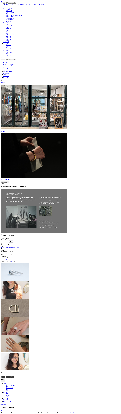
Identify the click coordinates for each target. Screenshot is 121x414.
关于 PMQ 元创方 (5, 4)
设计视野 (8, 37)
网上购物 (8, 21)
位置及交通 (32, 4)
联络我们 (5, 399)
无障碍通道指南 (10, 18)
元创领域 (8, 36)
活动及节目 (9, 25)
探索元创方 (9, 52)
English (12, 261)
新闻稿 (8, 394)
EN (1, 2)
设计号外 (27, 4)
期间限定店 (6, 73)
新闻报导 (8, 395)
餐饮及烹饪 (6, 76)
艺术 (4, 70)
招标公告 (5, 396)
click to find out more (71, 412)
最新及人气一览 (10, 34)
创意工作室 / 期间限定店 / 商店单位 (15, 15)
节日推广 (8, 30)
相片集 (8, 389)
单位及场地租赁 (10, 14)
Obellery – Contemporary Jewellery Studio (10, 247)
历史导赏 (8, 48)
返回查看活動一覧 (4, 182)
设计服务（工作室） (8, 71)
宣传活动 (8, 28)
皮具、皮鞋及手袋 (7, 65)
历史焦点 (8, 46)
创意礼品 (5, 68)
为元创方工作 (6, 398)
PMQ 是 (8, 9)
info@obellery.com (5, 259)
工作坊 (8, 27)
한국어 (9, 2)
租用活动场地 (9, 17)
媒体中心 (5, 392)
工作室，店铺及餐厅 (14, 4)
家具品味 (5, 67)
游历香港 (8, 55)
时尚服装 (5, 62)
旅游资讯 (8, 31)
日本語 (14, 2)
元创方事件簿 (9, 388)
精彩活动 (22, 4)
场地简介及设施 (10, 12)
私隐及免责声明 (7, 401)
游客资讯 (42, 4)
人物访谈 (8, 39)
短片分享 (8, 391)
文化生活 (8, 40)
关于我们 (5, 383)
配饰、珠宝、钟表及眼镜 (9, 64)
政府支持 (8, 386)
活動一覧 (8, 24)
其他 (4, 74)
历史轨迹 (8, 45)
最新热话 (8, 53)
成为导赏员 (9, 49)
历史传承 (37, 4)
